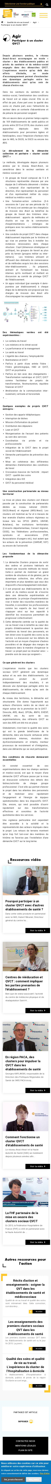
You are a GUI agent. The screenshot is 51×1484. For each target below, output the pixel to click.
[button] (47, 5)
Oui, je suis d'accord (13, 1479)
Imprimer (23, 1421)
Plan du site (25, 1450)
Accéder (39, 1312)
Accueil (2, 22)
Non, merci (34, 1479)
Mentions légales (25, 1446)
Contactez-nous (25, 1441)
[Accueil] (7, 13)
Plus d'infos (45, 1473)
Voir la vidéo (36, 930)
